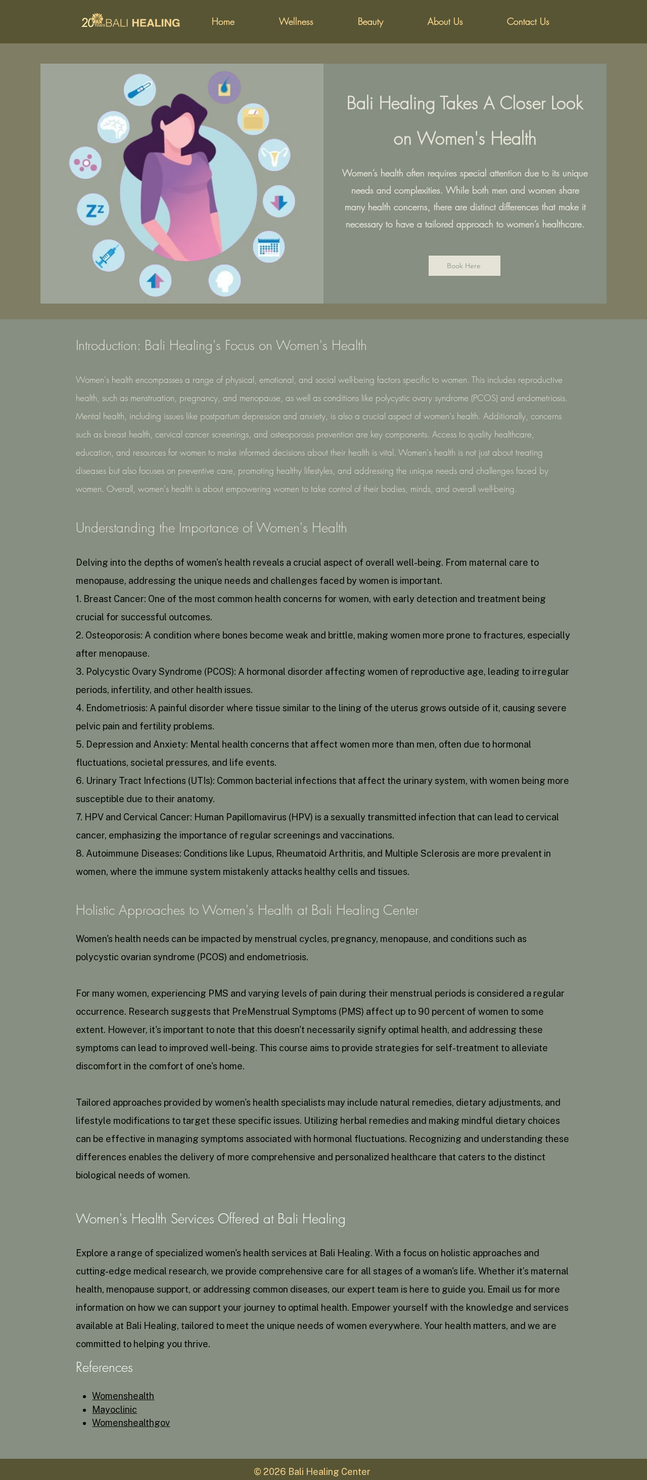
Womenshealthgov (131, 1422)
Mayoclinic (114, 1409)
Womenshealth (123, 1396)
